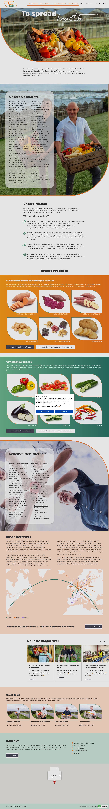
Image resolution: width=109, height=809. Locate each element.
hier (59, 406)
